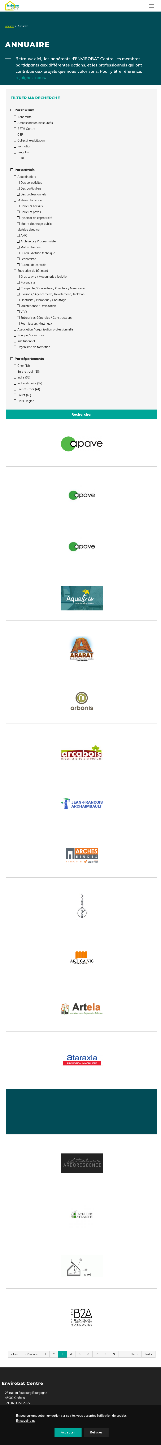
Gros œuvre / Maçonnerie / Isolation (44, 276)
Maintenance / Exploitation (38, 306)
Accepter (68, 1432)
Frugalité (23, 152)
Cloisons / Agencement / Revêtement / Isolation (52, 294)
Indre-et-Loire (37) (29, 383)
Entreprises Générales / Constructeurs (46, 318)
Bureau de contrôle (33, 265)
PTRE (21, 158)
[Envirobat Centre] (12, 5)
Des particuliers (31, 188)
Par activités (24, 170)
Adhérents (24, 117)
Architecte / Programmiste (38, 241)
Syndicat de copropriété (36, 218)
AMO (24, 235)
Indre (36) (23, 377)
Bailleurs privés (31, 212)
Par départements (29, 358)
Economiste (28, 259)
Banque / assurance (30, 335)
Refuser (96, 1432)
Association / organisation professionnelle (45, 329)
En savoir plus (25, 1421)
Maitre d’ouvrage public (36, 224)
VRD (24, 312)
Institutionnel (26, 341)
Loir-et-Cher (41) (28, 389)
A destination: (26, 177)
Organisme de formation (33, 347)
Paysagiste (28, 282)
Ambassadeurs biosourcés (35, 123)
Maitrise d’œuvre (28, 230)
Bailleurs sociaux (32, 206)
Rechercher (81, 414)
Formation (24, 146)
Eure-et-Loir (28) (28, 371)
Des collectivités (31, 183)
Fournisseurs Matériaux (36, 323)
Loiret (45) (24, 395)
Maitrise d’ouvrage (29, 200)
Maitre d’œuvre (31, 247)
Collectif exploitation (31, 140)
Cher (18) (23, 366)
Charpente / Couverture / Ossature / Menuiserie (53, 288)
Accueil (9, 25)
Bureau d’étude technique (38, 253)
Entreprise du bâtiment (32, 271)
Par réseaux (24, 110)
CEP (20, 135)
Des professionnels (33, 194)
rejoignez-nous (30, 77)
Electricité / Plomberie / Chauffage (43, 300)
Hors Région (25, 401)
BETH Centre (26, 129)
